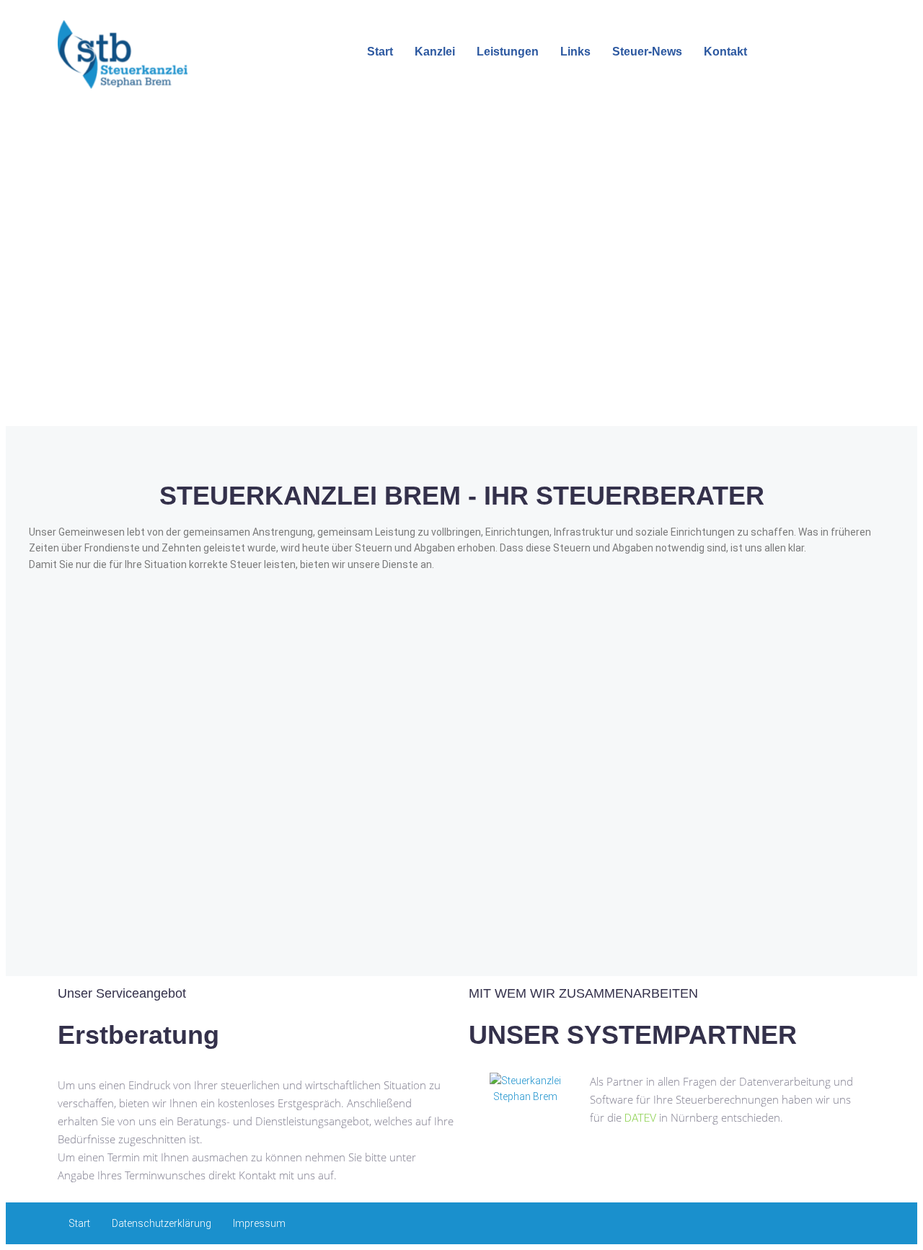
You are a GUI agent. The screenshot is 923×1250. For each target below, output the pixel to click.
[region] (461, 276)
